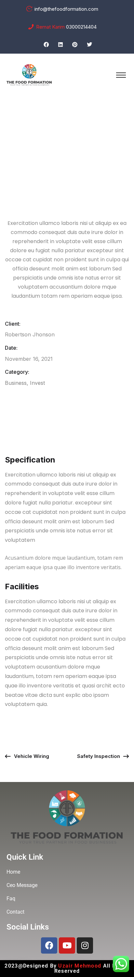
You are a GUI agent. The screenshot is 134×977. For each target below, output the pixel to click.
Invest (37, 383)
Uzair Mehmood (80, 966)
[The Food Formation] (29, 74)
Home (38, 146)
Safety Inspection (98, 756)
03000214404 (81, 27)
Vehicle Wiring (31, 756)
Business (16, 383)
